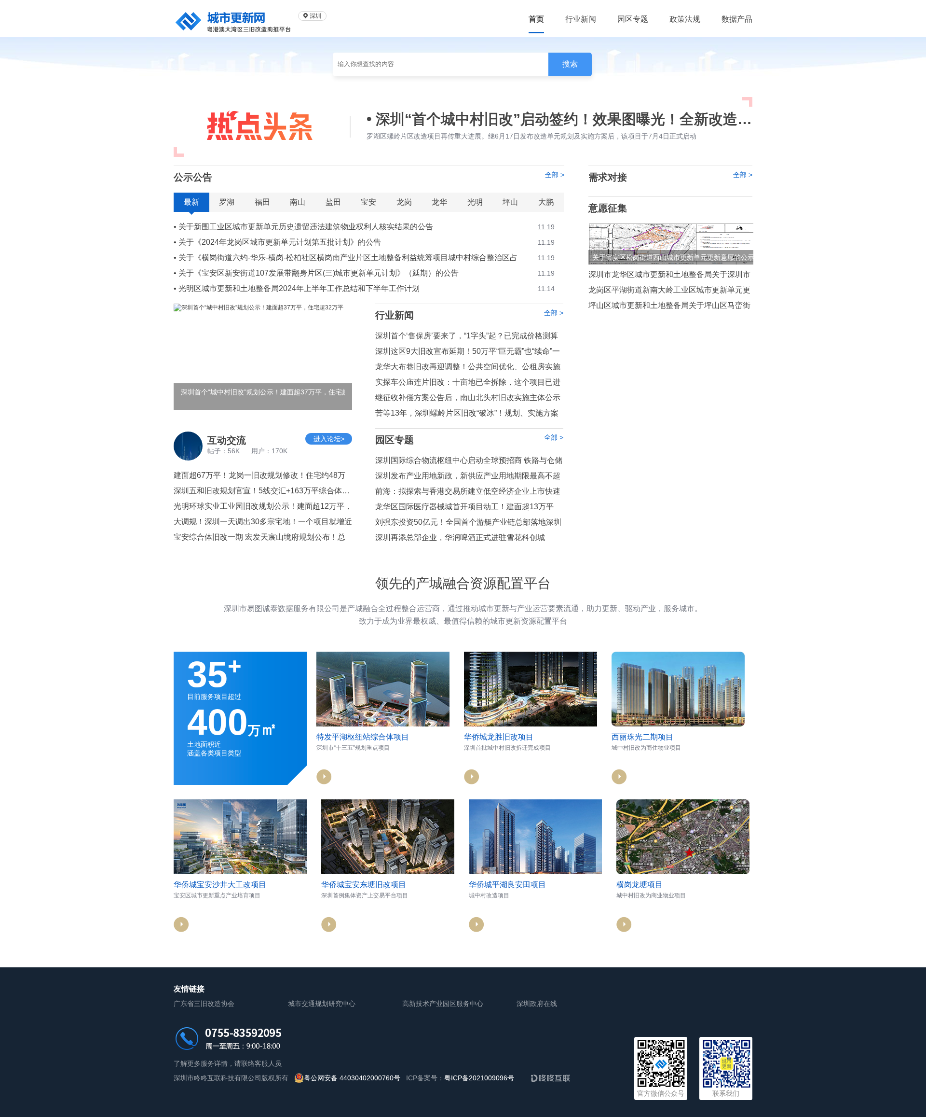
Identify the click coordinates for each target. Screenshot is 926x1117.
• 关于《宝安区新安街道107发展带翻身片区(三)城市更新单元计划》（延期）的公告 (364, 273)
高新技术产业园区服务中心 (442, 1003)
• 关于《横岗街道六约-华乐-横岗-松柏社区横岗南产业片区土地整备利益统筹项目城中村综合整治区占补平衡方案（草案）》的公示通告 (364, 258)
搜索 (570, 64)
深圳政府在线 (537, 1003)
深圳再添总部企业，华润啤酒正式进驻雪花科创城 (460, 537)
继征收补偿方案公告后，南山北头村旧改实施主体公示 (467, 397)
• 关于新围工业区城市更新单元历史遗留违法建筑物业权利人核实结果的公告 (364, 227)
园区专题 (632, 19)
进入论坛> (328, 439)
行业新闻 (580, 19)
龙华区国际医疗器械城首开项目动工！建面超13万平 (464, 507)
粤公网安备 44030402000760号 (352, 1078)
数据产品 (737, 19)
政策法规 (684, 19)
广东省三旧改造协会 (204, 1003)
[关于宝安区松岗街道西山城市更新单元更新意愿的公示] (670, 243)
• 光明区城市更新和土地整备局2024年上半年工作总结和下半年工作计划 (364, 288)
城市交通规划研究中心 (321, 1003)
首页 (536, 19)
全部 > (554, 175)
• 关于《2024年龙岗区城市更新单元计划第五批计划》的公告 (364, 242)
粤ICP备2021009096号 (479, 1078)
